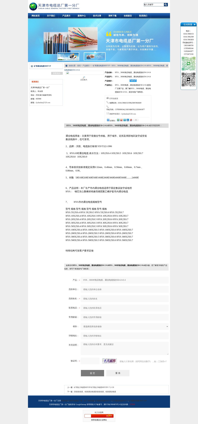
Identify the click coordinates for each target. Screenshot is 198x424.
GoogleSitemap (81, 404)
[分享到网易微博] (130, 120)
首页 (79, 66)
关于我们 (51, 16)
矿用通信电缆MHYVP (42, 66)
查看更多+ (57, 73)
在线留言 (128, 16)
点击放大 (83, 80)
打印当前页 (113, 99)
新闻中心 (82, 16)
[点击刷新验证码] (109, 361)
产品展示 (66, 16)
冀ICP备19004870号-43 (112, 404)
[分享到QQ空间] (118, 120)
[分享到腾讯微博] (124, 120)
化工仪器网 (99, 412)
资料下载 (112, 16)
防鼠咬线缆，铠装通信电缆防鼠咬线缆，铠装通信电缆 (95, 392)
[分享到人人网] (127, 120)
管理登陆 (90, 404)
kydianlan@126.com (43, 103)
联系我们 (143, 16)
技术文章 (97, 16)
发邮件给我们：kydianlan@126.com (122, 114)
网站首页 (36, 16)
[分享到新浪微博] (121, 120)
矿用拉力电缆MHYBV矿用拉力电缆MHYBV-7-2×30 (94, 387)
